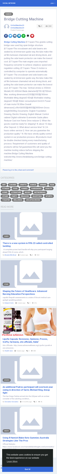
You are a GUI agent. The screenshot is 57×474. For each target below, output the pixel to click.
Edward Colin (9, 303)
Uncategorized (33, 200)
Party (14, 196)
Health (48, 188)
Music (27, 192)
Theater (6, 200)
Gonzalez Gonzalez (11, 402)
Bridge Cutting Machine (14, 42)
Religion (25, 196)
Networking (39, 192)
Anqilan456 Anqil (10, 255)
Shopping (37, 196)
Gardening (36, 188)
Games (24, 188)
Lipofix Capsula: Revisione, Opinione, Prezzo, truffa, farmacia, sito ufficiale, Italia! (25, 340)
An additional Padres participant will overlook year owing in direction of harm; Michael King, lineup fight (28, 390)
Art (4, 185)
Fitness (5, 188)
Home (4, 192)
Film (52, 185)
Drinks (43, 185)
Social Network (9, 3)
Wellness (18, 200)
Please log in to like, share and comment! (18, 170)
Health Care (9, 351)
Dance (8, 14)
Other (5, 196)
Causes (12, 185)
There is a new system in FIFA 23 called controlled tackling (28, 244)
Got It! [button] (27, 469)
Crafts (23, 185)
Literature (16, 192)
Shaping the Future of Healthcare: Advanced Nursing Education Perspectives (25, 292)
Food (15, 188)
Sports (49, 196)
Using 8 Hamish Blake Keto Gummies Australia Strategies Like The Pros (26, 439)
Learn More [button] (12, 461)
